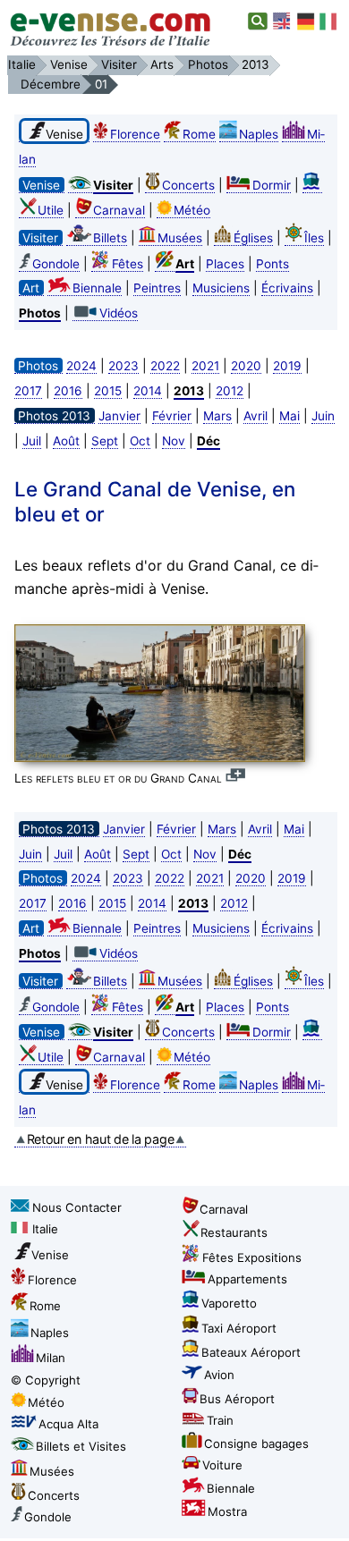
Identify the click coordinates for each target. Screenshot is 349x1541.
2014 (147, 391)
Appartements (247, 1279)
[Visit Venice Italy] (283, 21)
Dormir (271, 185)
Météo (192, 210)
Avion (219, 1374)
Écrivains (287, 288)
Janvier (119, 416)
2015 (108, 391)
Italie (45, 1229)
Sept (104, 441)
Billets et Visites (81, 1446)
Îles (314, 238)
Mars (217, 416)
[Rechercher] (258, 21)
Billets (110, 238)
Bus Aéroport (237, 1399)
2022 (165, 366)
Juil (31, 441)
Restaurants (234, 1232)
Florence (135, 134)
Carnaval (119, 210)
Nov (173, 441)
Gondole (56, 264)
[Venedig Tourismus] (306, 21)
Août (66, 441)
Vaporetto (229, 1303)
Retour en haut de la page (100, 1139)
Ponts (272, 264)
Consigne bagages (256, 1443)
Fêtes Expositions (252, 1257)
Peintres (157, 288)
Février (172, 416)
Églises (253, 238)
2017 (28, 391)
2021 (205, 366)
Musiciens (221, 288)
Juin (323, 416)
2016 (68, 391)
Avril (255, 416)
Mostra (227, 1511)
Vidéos (118, 313)
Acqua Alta (68, 1424)
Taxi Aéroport (239, 1328)
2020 (246, 366)
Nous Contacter (77, 1207)
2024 (81, 366)
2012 (229, 391)
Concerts (188, 185)
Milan (50, 1357)
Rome (199, 134)
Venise (50, 1255)
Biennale (97, 288)
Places (225, 264)
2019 (287, 366)
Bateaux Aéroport (251, 1352)
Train (220, 1420)
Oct (140, 441)
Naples (258, 134)
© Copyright (46, 1380)
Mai (289, 416)
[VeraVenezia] (329, 21)
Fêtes (127, 264)
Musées (179, 238)
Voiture (222, 1465)
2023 (123, 366)
